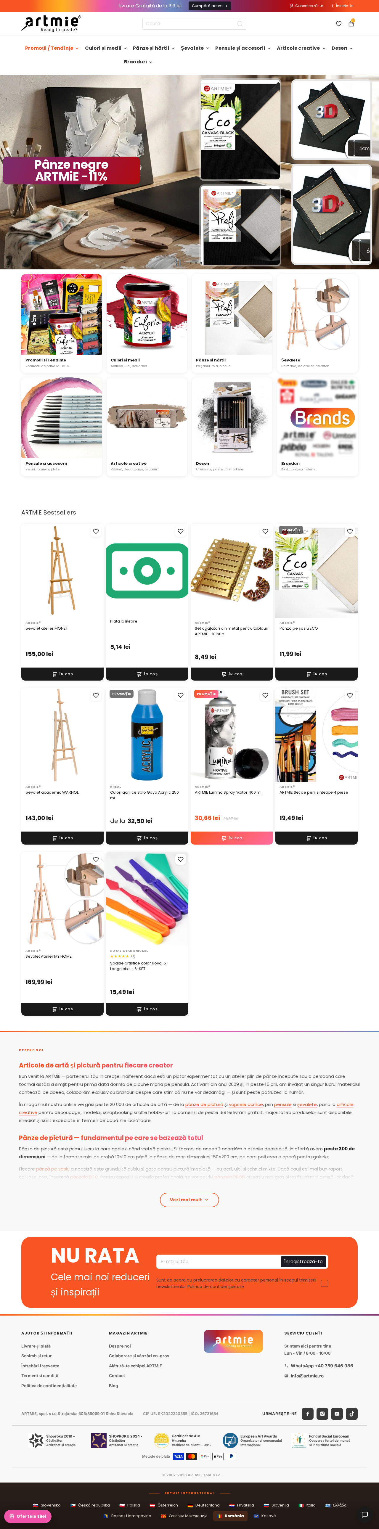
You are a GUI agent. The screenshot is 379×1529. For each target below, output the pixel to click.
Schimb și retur (36, 1355)
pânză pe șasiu (53, 1169)
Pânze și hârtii (151, 48)
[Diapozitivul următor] (372, 172)
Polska (129, 1505)
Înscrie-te (344, 5)
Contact (117, 1375)
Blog (113, 1385)
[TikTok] (352, 1414)
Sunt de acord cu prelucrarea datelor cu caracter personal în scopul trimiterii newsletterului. (236, 1283)
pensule (283, 1104)
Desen (339, 48)
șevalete (307, 1104)
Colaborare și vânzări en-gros (139, 1355)
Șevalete (192, 48)
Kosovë (264, 1516)
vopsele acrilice (246, 1104)
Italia (307, 1505)
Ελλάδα (335, 1505)
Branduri (135, 61)
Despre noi (120, 1345)
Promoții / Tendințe (49, 48)
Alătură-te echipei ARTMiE (135, 1365)
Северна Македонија (184, 1516)
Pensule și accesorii (240, 48)
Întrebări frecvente (40, 1365)
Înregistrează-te (303, 1261)
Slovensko (47, 1505)
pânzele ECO (84, 1177)
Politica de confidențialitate (215, 1287)
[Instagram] (322, 1414)
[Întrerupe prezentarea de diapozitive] (178, 262)
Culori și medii (103, 48)
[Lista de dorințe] (339, 24)
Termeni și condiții (39, 1375)
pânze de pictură (204, 1104)
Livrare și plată (36, 1345)
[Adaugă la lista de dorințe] (96, 531)
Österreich (164, 1505)
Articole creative (298, 48)
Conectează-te (309, 5)
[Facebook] (308, 1414)
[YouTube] (337, 1414)
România (230, 1516)
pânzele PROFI (229, 1177)
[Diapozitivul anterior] (7, 172)
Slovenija (276, 1505)
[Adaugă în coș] (62, 674)
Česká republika (90, 1505)
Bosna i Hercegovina (127, 1516)
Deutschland (203, 1505)
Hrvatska (241, 1505)
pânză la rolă (138, 1185)
